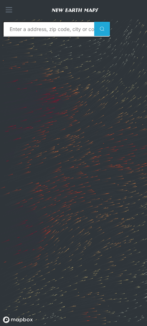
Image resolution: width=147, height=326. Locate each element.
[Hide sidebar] (9, 10)
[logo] (78, 10)
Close (15, 268)
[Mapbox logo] (18, 320)
